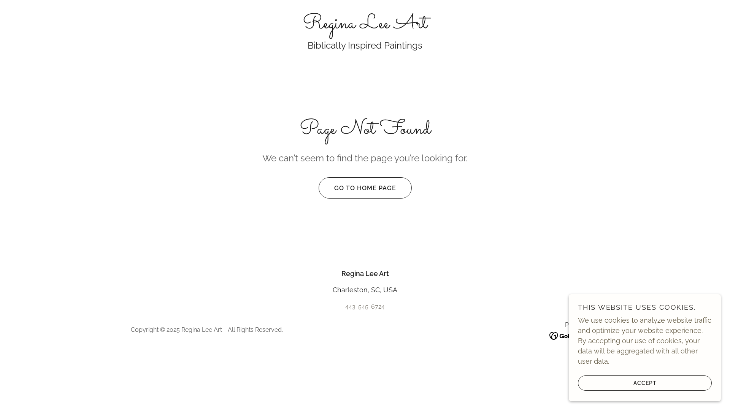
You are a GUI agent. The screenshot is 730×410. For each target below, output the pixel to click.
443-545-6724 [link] (365, 306)
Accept (645, 383)
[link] (365, 26)
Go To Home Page (365, 188)
